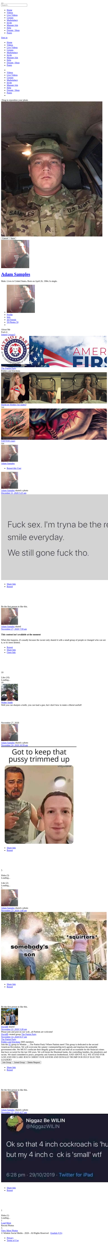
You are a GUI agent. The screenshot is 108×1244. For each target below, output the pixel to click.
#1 (10, 1044)
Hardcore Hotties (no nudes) (13, 404)
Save (13, 238)
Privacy (10, 1238)
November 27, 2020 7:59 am (14, 629)
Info (8, 317)
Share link (11, 584)
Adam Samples (15, 274)
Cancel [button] (5, 238)
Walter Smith (7, 702)
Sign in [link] (4, 37)
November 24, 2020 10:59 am (14, 745)
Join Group (6, 1062)
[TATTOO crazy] (54, 423)
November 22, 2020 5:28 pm (14, 1029)
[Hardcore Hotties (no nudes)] (54, 386)
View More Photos (9, 1230)
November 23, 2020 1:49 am (14, 910)
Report (10, 586)
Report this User (14, 468)
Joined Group (19, 1062)
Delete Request (34, 1062)
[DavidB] (54, 1017)
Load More (6, 1223)
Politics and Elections (11, 1042)
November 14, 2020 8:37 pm (14, 1037)
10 (2, 672)
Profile (10, 314)
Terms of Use (13, 1240)
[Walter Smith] (54, 692)
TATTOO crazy (8, 441)
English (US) (56, 1233)
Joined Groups (8, 334)
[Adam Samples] (54, 453)
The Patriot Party (8, 368)
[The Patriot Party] (54, 350)
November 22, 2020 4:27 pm (14, 1112)
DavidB (4, 1027)
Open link (11, 652)
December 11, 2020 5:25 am (13, 493)
